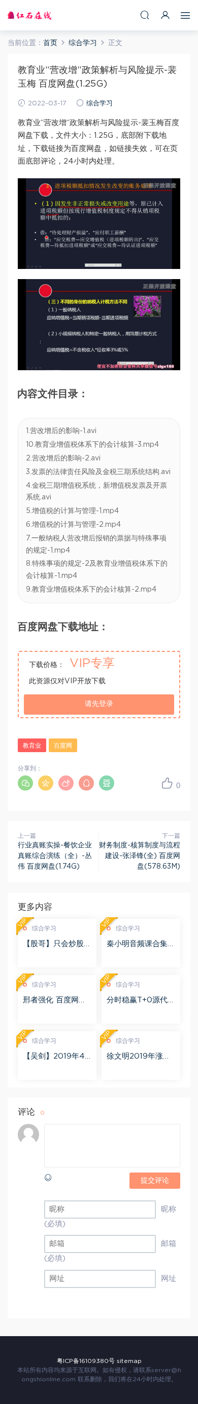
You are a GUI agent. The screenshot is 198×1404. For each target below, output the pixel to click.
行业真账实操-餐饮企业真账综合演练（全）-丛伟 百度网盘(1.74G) (55, 856)
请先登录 (99, 704)
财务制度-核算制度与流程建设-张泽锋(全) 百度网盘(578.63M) (139, 856)
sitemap (129, 1361)
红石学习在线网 (29, 15)
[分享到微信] (25, 783)
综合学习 (99, 103)
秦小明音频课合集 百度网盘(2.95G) (137, 944)
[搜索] (145, 15)
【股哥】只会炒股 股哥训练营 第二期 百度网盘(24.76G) (54, 944)
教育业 (32, 746)
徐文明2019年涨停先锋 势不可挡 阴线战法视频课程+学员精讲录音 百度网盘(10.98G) (140, 1057)
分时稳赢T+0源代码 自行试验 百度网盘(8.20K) (141, 1000)
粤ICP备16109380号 (86, 1361)
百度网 (63, 746)
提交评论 (155, 1180)
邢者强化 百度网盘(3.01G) (54, 1000)
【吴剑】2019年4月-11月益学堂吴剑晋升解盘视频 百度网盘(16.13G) (54, 1057)
